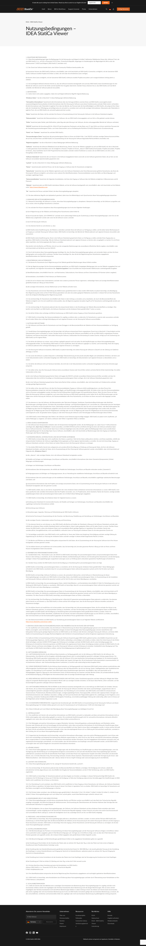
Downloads (111, 923)
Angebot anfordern (113, 918)
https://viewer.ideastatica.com (38, 187)
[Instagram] (30, 933)
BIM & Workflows (60, 9)
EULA (93, 915)
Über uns (62, 915)
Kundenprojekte (80, 915)
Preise (84, 9)
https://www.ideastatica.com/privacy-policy (39, 621)
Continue (106, 3)
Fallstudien (79, 918)
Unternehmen (93, 9)
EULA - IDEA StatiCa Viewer (98, 922)
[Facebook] (27, 933)
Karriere (62, 921)
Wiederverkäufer (113, 921)
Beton (50, 9)
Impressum (63, 926)
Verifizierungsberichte (82, 925)
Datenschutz (95, 918)
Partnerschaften (64, 918)
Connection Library (81, 921)
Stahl (43, 9)
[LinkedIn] (34, 933)
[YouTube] (37, 933)
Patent (62, 923)
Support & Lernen (73, 9)
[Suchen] (106, 9)
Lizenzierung (95, 926)
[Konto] (113, 9)
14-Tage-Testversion (123, 9)
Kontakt (110, 915)
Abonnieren (49, 922)
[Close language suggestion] (112, 2)
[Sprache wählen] (110, 9)
